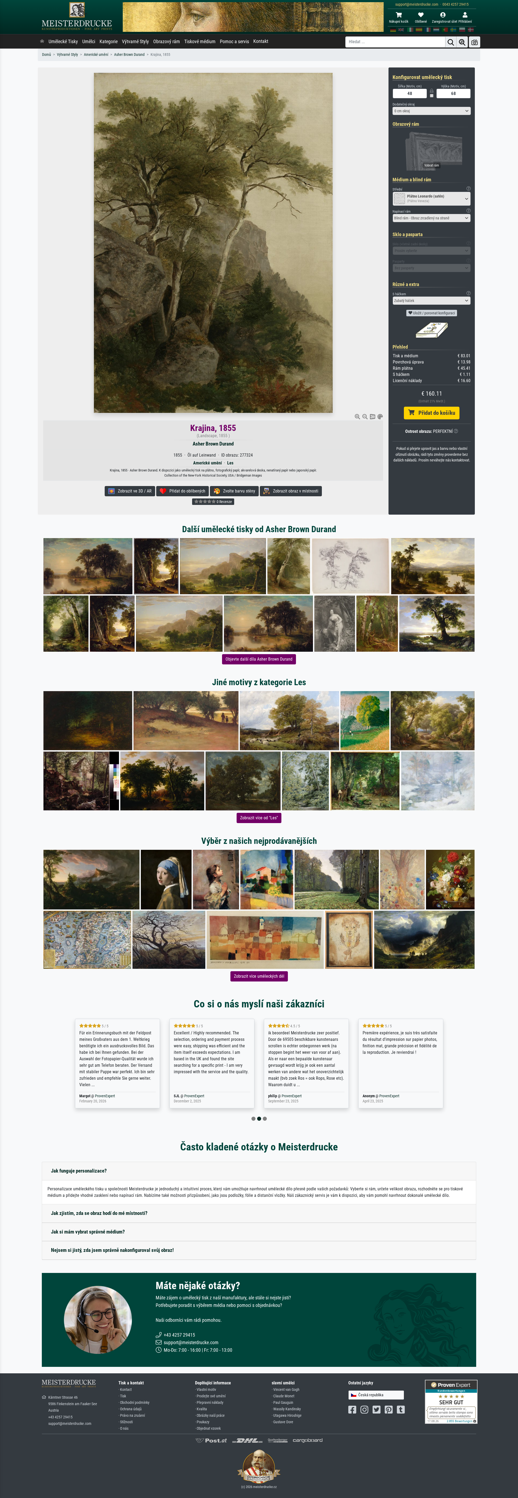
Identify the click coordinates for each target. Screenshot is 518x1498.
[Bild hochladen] (474, 41)
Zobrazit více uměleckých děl (259, 976)
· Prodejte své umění (210, 1396)
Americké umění (96, 54)
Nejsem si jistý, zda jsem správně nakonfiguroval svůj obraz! (112, 1250)
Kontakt (260, 41)
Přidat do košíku (434, 413)
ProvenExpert (98, 1096)
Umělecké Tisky (63, 41)
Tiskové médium (200, 41)
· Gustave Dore (282, 1422)
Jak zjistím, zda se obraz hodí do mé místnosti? (99, 1213)
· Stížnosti (125, 1422)
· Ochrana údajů (130, 1409)
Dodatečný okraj (404, 104)
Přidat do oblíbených (185, 491)
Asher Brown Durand (129, 54)
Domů (46, 54)
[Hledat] (450, 41)
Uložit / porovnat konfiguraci (433, 313)
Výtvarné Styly (135, 41)
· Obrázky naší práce (210, 1415)
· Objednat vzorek (208, 1428)
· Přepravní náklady (209, 1402)
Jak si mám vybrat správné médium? (88, 1232)
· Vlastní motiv (205, 1389)
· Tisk (122, 1396)
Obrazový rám (166, 41)
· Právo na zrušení (131, 1415)
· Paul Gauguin (282, 1402)
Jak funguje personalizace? (79, 1171)
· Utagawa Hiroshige (287, 1415)
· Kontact (125, 1389)
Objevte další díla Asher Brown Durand (259, 659)
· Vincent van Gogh (285, 1389)
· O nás (123, 1428)
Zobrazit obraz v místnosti (294, 491)
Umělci (88, 41)
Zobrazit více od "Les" (259, 817)
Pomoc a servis (234, 41)
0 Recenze (224, 502)
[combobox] (432, 111)
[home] (42, 41)
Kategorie (109, 41)
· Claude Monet (283, 1396)
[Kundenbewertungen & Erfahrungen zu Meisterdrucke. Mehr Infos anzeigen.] (451, 1401)
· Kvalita (201, 1409)
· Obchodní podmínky (133, 1402)
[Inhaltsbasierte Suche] (462, 41)
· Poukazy (202, 1422)
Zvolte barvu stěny (237, 491)
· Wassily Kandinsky (286, 1409)
